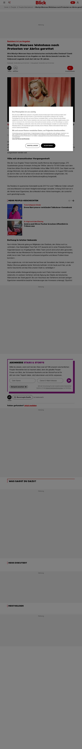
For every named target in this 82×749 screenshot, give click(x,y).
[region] (41, 129)
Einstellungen (32, 145)
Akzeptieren (48, 145)
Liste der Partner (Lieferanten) (20, 139)
